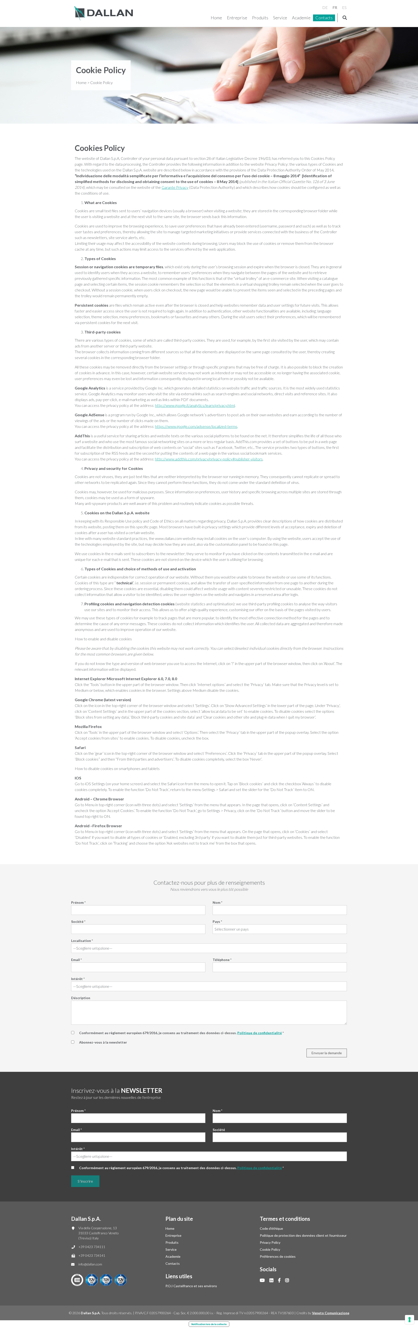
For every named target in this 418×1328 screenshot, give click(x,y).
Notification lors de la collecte (209, 1324)
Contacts (324, 17)
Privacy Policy (270, 1242)
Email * (76, 960)
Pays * (217, 921)
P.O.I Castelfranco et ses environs (191, 1286)
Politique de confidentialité (259, 1033)
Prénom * (78, 902)
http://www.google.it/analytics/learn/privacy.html (195, 405)
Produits (260, 17)
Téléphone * (222, 960)
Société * (78, 921)
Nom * (217, 902)
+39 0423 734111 (91, 1247)
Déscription (80, 998)
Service (280, 17)
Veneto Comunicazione (330, 1313)
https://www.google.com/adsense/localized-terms (196, 426)
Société (219, 1130)
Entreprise (237, 17)
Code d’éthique (271, 1228)
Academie (301, 17)
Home (216, 17)
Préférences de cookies (278, 1256)
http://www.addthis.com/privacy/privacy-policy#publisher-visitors (209, 459)
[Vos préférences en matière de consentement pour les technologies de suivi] (409, 1319)
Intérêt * (78, 979)
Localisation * (82, 941)
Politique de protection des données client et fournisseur (303, 1235)
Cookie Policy (270, 1249)
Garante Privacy (175, 187)
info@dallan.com (90, 1264)
